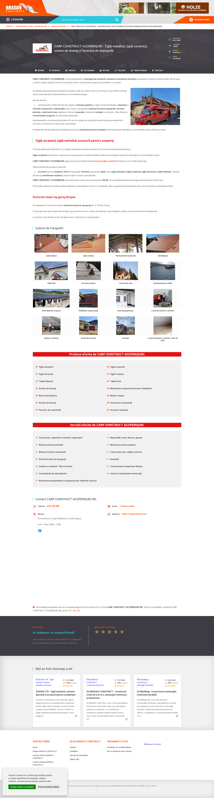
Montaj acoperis (58, 26)
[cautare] (116, 19)
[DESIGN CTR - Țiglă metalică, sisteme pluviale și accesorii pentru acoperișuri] (45, 682)
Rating (105, 70)
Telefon (121, 70)
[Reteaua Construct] (152, 744)
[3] (109, 632)
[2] (103, 632)
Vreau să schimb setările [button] (48, 787)
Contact (158, 70)
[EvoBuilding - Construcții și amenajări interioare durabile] (146, 682)
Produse (55, 70)
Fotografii (88, 70)
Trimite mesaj (140, 70)
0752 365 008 (74, 610)
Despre (40, 70)
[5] (122, 632)
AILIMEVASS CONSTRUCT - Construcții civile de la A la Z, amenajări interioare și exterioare (106, 694)
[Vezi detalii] (76, 716)
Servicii (71, 70)
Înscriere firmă (202, 20)
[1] (97, 632)
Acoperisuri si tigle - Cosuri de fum (31, 26)
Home (8, 26)
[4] (116, 632)
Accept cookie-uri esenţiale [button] (22, 787)
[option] (164, 8)
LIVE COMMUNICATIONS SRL (117, 786)
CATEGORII (17, 19)
